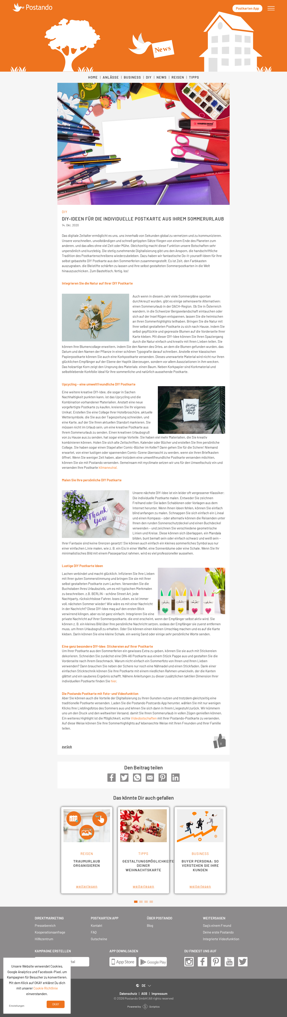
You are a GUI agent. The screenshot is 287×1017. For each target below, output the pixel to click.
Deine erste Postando (218, 932)
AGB (144, 994)
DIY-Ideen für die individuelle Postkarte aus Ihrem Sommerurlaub (143, 218)
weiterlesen (87, 886)
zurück (67, 747)
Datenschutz (128, 994)
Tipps (194, 77)
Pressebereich (45, 925)
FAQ (94, 932)
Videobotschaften (144, 718)
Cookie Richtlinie (45, 988)
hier (113, 681)
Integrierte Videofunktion (221, 939)
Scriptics (154, 1006)
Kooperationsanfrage (50, 932)
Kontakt (96, 925)
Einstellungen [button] (16, 1005)
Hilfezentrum (44, 939)
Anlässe (111, 77)
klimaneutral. (108, 467)
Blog (150, 925)
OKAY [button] (55, 1004)
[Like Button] (219, 740)
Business (132, 77)
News (162, 77)
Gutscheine (99, 939)
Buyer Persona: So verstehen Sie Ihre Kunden (200, 865)
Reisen (178, 77)
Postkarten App (247, 8)
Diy (149, 77)
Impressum (159, 994)
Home (93, 77)
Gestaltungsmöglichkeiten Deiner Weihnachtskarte (149, 865)
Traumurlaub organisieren (86, 863)
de (144, 985)
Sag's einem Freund (217, 925)
